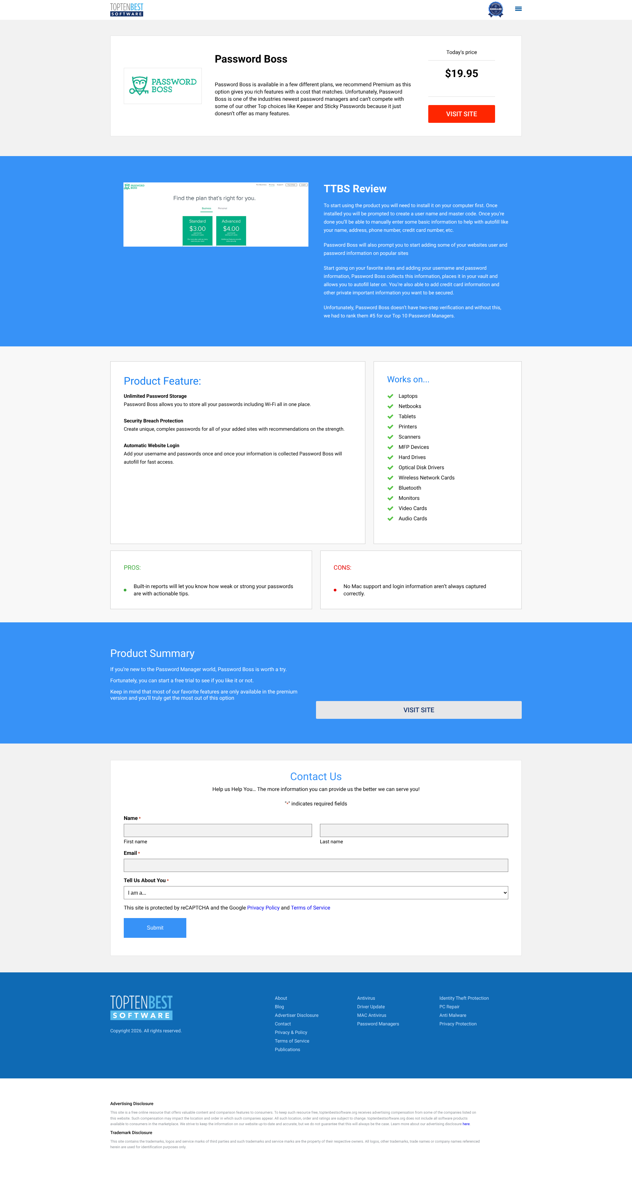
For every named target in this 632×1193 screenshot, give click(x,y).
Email (132, 853)
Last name (331, 842)
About (281, 998)
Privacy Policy (263, 908)
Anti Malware (452, 1015)
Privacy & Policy (291, 1032)
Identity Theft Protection (464, 998)
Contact (283, 1024)
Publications (287, 1049)
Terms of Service (310, 908)
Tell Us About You (146, 880)
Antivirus (366, 998)
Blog (279, 1007)
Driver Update (371, 1007)
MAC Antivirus (371, 1015)
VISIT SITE (461, 114)
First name (135, 842)
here (465, 1124)
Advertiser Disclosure (297, 1015)
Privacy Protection (458, 1024)
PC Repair (449, 1007)
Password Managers (378, 1024)
